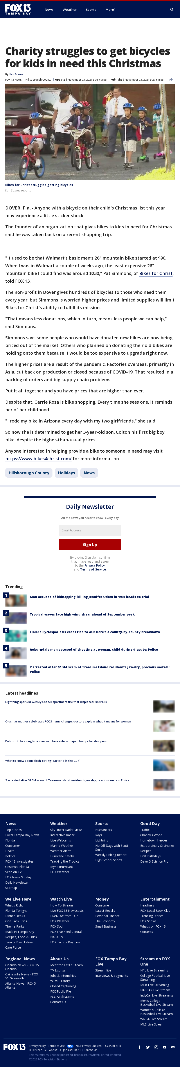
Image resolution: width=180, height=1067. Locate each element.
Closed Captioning (63, 986)
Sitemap (11, 888)
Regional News (20, 958)
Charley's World (151, 835)
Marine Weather (61, 845)
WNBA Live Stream (153, 1019)
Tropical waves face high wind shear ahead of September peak (82, 614)
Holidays (66, 472)
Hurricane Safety (62, 856)
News (89, 472)
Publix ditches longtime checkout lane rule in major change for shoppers (55, 741)
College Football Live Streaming (155, 977)
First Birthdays (150, 856)
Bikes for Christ (156, 273)
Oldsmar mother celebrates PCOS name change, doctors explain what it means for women (68, 721)
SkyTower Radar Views (66, 830)
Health (9, 851)
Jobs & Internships (63, 975)
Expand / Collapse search (172, 9)
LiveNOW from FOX (64, 916)
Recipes (145, 851)
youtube (164, 1047)
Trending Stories (152, 916)
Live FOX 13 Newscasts (67, 910)
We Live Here (18, 899)
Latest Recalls (105, 910)
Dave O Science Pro (154, 861)
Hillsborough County (38, 79)
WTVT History (60, 981)
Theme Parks (14, 926)
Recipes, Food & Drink (21, 937)
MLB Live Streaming (154, 985)
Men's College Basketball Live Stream (156, 1002)
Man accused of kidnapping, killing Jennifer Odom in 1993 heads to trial (89, 597)
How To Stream (61, 905)
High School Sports (108, 860)
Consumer (12, 845)
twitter (147, 1047)
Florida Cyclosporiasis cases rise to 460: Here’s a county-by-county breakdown (95, 632)
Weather (58, 823)
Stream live (103, 970)
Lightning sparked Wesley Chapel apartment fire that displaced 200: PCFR (56, 702)
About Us (59, 958)
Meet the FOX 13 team (66, 965)
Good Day (150, 823)
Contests (146, 932)
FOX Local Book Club (155, 910)
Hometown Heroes (153, 840)
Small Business (106, 926)
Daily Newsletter (17, 882)
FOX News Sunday (18, 877)
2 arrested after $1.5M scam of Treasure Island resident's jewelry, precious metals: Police (67, 780)
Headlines (147, 905)
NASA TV (56, 937)
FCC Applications (62, 997)
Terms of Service (93, 569)
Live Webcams (60, 840)
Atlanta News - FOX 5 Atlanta (20, 985)
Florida (10, 840)
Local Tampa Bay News (22, 835)
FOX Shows (148, 921)
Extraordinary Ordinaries (157, 845)
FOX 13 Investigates (19, 861)
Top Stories (13, 830)
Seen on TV (13, 872)
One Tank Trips (16, 921)
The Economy (105, 921)
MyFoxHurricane (62, 867)
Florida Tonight (16, 910)
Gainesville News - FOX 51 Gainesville (21, 976)
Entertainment (155, 899)
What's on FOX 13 (153, 926)
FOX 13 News (13, 79)
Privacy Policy (95, 565)
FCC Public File (60, 991)
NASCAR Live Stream (155, 990)
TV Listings (58, 970)
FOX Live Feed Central (66, 932)
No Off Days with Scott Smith (111, 847)
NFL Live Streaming (154, 970)
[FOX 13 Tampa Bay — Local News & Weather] (19, 9)
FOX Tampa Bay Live (65, 942)
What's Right (14, 905)
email (172, 1047)
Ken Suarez (16, 74)
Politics (10, 856)
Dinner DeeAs (15, 916)
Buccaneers (103, 830)
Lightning (101, 840)
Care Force (13, 947)
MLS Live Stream (152, 1024)
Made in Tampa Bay (19, 932)
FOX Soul (56, 926)
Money (102, 899)
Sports (101, 823)
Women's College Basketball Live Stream (156, 1012)
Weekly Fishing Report (111, 855)
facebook (139, 1047)
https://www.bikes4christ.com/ (38, 459)
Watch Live (61, 899)
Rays (98, 835)
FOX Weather (59, 872)
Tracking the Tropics (64, 861)
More (110, 9)
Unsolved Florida (17, 867)
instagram (156, 1047)
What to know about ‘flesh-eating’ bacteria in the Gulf (42, 761)
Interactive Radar (62, 835)
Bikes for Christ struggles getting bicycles (39, 185)
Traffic (144, 830)
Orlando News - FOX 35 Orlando (22, 967)
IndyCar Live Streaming (156, 995)
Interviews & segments (111, 975)
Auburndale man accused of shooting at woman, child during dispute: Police (94, 649)
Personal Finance (107, 916)
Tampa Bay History (19, 942)
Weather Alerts (60, 851)
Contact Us (58, 1002)
